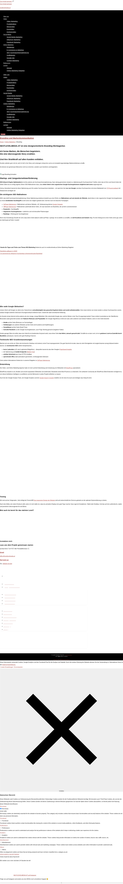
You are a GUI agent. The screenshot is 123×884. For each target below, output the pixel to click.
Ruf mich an (4, 560)
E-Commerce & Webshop (15, 50)
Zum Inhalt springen (6, 1)
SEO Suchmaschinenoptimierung (18, 53)
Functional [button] (3, 818)
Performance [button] (4, 825)
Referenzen (7, 122)
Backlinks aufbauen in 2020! (8, 251)
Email (2, 552)
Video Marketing (12, 21)
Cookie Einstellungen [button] (6, 667)
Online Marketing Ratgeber (16, 71)
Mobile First (30, 352)
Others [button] (2, 847)
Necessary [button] (3, 806)
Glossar (9, 68)
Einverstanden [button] (18, 667)
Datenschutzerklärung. (9, 664)
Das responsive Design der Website (44, 500)
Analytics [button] (2, 832)
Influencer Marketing (13, 40)
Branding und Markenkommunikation (17, 138)
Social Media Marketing (14, 37)
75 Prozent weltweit (112, 188)
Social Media (7, 34)
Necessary (5, 808)
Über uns (6, 75)
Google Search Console (46, 378)
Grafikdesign (11, 55)
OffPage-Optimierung (9, 206)
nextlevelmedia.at (5, 7)
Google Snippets (58, 204)
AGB (59, 659)
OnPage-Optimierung (9, 204)
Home (2, 142)
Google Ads (10, 58)
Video (5, 19)
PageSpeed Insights (66, 349)
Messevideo (11, 27)
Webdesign (10, 47)
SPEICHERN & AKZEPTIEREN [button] (9, 854)
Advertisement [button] (4, 840)
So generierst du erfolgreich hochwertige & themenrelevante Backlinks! (21, 253)
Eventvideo (10, 29)
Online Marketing (8, 45)
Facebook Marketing (13, 42)
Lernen (5, 65)
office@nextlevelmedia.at (7, 556)
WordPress (69, 368)
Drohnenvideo (11, 32)
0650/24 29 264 (7, 563)
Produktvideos (11, 24)
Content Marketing (13, 60)
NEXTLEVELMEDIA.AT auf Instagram (25, 875)
